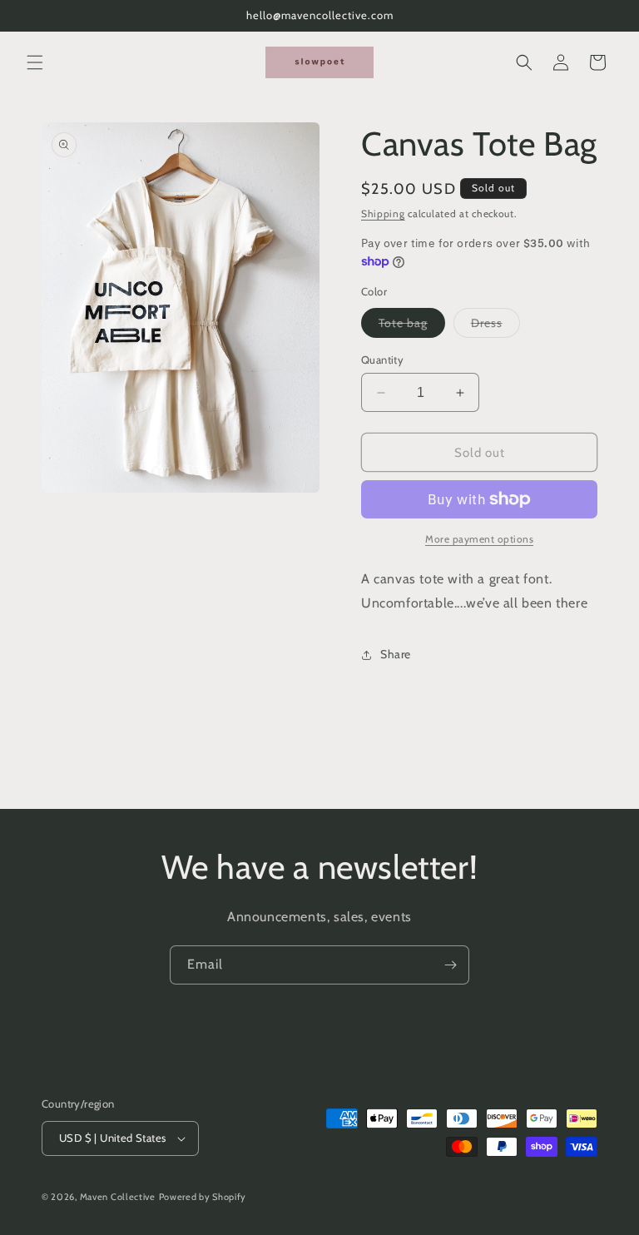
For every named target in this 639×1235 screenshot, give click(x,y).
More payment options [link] (479, 539)
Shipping (383, 213)
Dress (495, 326)
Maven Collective (118, 1197)
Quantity (382, 359)
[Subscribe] (450, 965)
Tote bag (412, 326)
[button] (35, 62)
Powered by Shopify (203, 1197)
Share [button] (395, 654)
